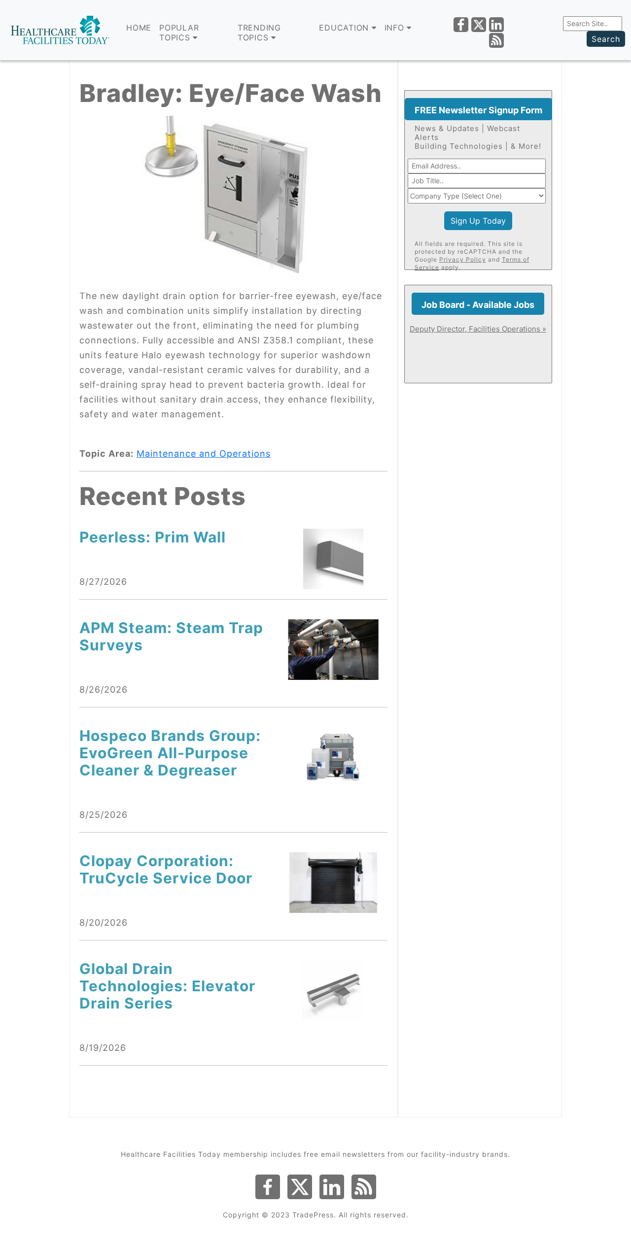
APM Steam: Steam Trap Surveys (171, 636)
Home (138, 28)
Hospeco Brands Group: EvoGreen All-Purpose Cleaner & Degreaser (170, 753)
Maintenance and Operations (204, 453)
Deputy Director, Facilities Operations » (478, 329)
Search (606, 39)
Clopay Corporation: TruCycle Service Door (165, 869)
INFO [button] (396, 28)
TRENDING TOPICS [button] (259, 32)
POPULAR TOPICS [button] (179, 32)
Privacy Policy (462, 259)
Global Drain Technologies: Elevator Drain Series (167, 986)
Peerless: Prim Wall (152, 537)
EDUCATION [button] (345, 28)
